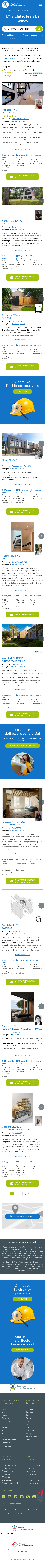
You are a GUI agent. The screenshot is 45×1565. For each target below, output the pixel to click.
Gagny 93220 (17, 227)
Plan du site (30, 1471)
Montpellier (6, 1446)
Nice (4, 1424)
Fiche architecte (22, 149)
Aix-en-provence (9, 1439)
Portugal (29, 1433)
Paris (4, 1409)
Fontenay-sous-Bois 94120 (22, 466)
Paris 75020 (16, 828)
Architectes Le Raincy (19, 10)
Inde (27, 1421)
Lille (3, 1436)
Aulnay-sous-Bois (9, 58)
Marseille (5, 1415)
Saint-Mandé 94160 (19, 321)
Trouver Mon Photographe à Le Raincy (16, 1534)
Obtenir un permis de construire (9, 1472)
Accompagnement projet (10, 1484)
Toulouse (5, 1418)
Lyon (4, 1412)
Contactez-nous (33, 1465)
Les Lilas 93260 (18, 664)
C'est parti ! (22, 1350)
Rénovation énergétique (7, 1478)
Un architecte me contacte (9, 1466)
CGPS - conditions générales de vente (34, 1481)
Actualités (30, 1468)
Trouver (23, 391)
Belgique (29, 1412)
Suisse (28, 1439)
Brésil (28, 1415)
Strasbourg (6, 1430)
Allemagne (30, 1409)
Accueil (5, 10)
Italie (27, 1427)
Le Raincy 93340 (18, 121)
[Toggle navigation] (40, 5)
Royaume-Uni (31, 1436)
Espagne (29, 1418)
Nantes (5, 1427)
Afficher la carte (24, 1216)
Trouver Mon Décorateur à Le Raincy (16, 1550)
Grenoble (6, 1443)
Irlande (28, 1424)
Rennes (5, 1433)
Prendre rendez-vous (22, 745)
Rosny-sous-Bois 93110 (20, 119)
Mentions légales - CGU (33, 1476)
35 (29, 1194)
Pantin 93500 (17, 1133)
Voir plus (12, 38)
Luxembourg (31, 1430)
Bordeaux (6, 1421)
